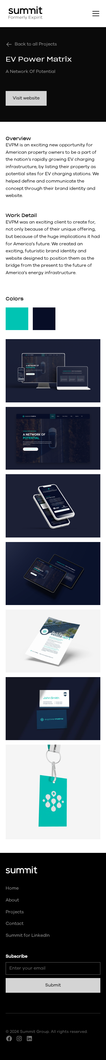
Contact (14, 923)
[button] (94, 13)
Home (12, 888)
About (12, 900)
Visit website (26, 98)
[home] (24, 13)
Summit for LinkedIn (28, 935)
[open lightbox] (53, 370)
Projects (15, 912)
